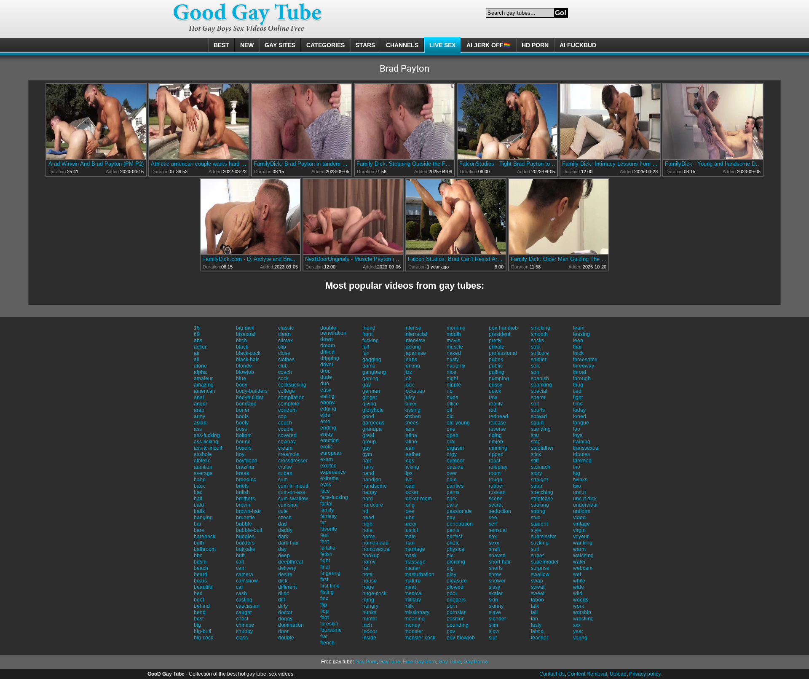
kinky (410, 403)
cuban (285, 473)
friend (368, 327)
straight (539, 479)
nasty (453, 359)
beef (199, 599)
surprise (540, 568)
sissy (494, 587)
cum (283, 479)
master (412, 568)
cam (241, 568)
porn (452, 606)
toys (577, 435)
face (325, 491)
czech (285, 517)
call (240, 561)
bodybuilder (249, 397)
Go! (560, 12)
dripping (329, 358)
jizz (408, 372)
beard (200, 574)
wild (577, 593)
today (579, 410)
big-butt (202, 631)
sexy (494, 542)
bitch (241, 340)
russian (497, 492)
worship (582, 612)
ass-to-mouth (209, 448)
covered (287, 435)
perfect (454, 536)
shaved (497, 555)
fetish (326, 554)
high (367, 523)
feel (324, 535)
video (579, 517)
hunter (369, 618)
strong (538, 511)
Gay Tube (450, 662)
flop (324, 611)
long (409, 504)
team (578, 327)
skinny (496, 606)
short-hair (500, 561)
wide (578, 587)
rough (495, 479)
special (539, 391)
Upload (618, 674)
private (496, 346)
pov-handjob (503, 327)
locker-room (418, 498)
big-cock (203, 637)
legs (409, 460)
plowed (455, 587)
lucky (410, 523)
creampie (289, 454)
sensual (498, 530)
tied (577, 391)
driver (326, 364)
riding (495, 435)
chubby (244, 631)
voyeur (581, 536)
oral (451, 441)
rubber (496, 485)
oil (449, 410)
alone (200, 365)
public (496, 365)
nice (451, 372)
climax (285, 340)
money (412, 625)
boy (240, 454)
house (369, 580)
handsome (374, 485)
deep (284, 555)
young (580, 637)
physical (456, 549)
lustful (411, 530)
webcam (582, 568)
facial (326, 503)
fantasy (328, 516)
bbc (198, 555)
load (409, 485)
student (539, 523)
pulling (496, 372)
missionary (416, 612)
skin (493, 599)
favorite (328, 528)
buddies (245, 536)
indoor (369, 631)
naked (454, 353)
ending (328, 427)
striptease (542, 498)
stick (536, 454)
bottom (244, 435)
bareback (204, 536)
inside (369, 637)
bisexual (245, 334)
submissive (544, 536)
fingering (330, 573)
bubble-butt (249, 530)
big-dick (245, 327)
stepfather (542, 448)
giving (369, 403)
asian (200, 422)
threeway (583, 365)
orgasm (455, 448)
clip (282, 346)
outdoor (455, 460)
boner (242, 410)
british (243, 492)
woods (580, 599)
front (367, 334)
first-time (330, 585)
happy (369, 492)
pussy (495, 384)
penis (453, 530)
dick (282, 580)
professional (503, 353)
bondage (246, 403)
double (286, 637)
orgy (452, 454)
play (451, 574)
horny (368, 561)
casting (244, 599)
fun (366, 353)
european (331, 453)
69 (197, 334)
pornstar (456, 612)
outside (455, 467)
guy (366, 448)
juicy (409, 397)
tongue (581, 422)
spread (539, 416)
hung (368, 599)
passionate (459, 511)
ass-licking (206, 441)
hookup (371, 555)
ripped (496, 454)
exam (326, 459)
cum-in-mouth (294, 485)
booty (242, 422)
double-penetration (333, 330)
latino (410, 441)
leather (412, 454)
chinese (245, 625)
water (579, 561)
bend (200, 612)
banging (203, 517)
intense (412, 327)
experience (333, 472)
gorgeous (373, 422)
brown (243, 504)
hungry (370, 606)
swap (537, 580)
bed (198, 593)
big (197, 625)
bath (199, 542)
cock (283, 378)
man (409, 542)
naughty (456, 365)
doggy (285, 618)
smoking (540, 327)
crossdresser (293, 460)
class (242, 637)
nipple (454, 384)
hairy (368, 467)
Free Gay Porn (419, 662)
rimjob (496, 441)
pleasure (457, 580)
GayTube (389, 662)
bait (198, 498)
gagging (371, 359)
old (450, 416)
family (327, 510)
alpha (200, 372)
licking (411, 467)
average (203, 473)
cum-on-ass (291, 492)
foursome (331, 630)
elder (326, 415)
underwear (585, 504)
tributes (581, 454)
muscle (455, 346)
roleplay (498, 467)
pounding (458, 625)
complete (288, 403)
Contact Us (552, 674)
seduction (500, 511)
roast (494, 460)
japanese (415, 353)
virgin (579, 530)
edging (328, 408)
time (578, 403)
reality (496, 403)
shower (497, 580)
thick (578, 353)
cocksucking (292, 384)
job (408, 378)
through (582, 378)
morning (456, 327)
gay (366, 384)
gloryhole (373, 410)
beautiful (204, 587)
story (536, 473)
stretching (542, 492)
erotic (326, 446)
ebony (327, 402)
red (492, 410)
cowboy (287, 441)
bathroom (205, 549)
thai (577, 346)
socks (537, 340)
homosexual (376, 549)
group (369, 441)
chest (242, 618)
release (497, 422)
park (452, 498)
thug (578, 384)
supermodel (544, 561)
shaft (494, 549)
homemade (375, 542)
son (535, 372)
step (536, 441)
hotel (368, 574)
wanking (582, 542)
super (537, 555)
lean (409, 448)
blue (241, 378)
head (368, 517)
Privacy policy (644, 674)
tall (534, 612)
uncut (579, 492)
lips (408, 473)
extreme (329, 478)
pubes (496, 359)
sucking (540, 542)
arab (199, 410)
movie (454, 340)
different (287, 587)
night (452, 378)
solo (536, 365)
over (452, 473)
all (196, 359)
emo (325, 421)
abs (198, 340)
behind (202, 606)
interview (414, 340)
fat (323, 522)
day (282, 549)
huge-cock (374, 593)
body (241, 384)
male (410, 536)
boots (242, 416)
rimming (498, 448)
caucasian (248, 606)
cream (285, 448)
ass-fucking (207, 435)
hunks (369, 612)
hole (367, 530)
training (581, 441)
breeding (246, 479)
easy (325, 389)
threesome (585, 359)
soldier (538, 359)
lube (409, 517)
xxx (577, 625)
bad (198, 492)
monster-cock (419, 637)
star (535, 435)
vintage (581, 523)
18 (197, 327)
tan (534, 618)
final (325, 566)
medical (413, 593)
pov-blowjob (461, 637)
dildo (283, 593)
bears (200, 580)
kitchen (412, 416)
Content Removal (587, 674)
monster (413, 631)
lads (409, 429)
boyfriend (246, 460)
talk (535, 606)
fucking (370, 340)
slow (494, 631)
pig (450, 568)
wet (577, 574)
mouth (454, 334)
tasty (536, 625)
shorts (496, 568)
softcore (540, 353)
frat (323, 636)
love (409, 511)
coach (285, 372)
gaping (370, 378)
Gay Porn (366, 662)
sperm (538, 397)
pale (452, 479)
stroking (540, 504)
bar (197, 523)
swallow (540, 574)
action (201, 346)
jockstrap (414, 391)
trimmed (582, 460)
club (283, 365)
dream (327, 345)
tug (576, 473)
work (578, 606)
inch (367, 625)
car (239, 587)
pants (453, 492)
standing (541, 429)
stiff (534, 460)
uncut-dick (585, 498)
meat (410, 587)
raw (493, 397)
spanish (540, 378)
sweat (537, 587)
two (577, 485)
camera (244, 574)
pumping (499, 378)
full (365, 346)
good (368, 416)
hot (366, 568)
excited (328, 465)
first (324, 579)
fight (325, 560)
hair (366, 460)
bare (199, 530)
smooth (539, 334)
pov (451, 631)
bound (243, 441)
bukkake (245, 549)
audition (203, 467)
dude (326, 377)
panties (455, 485)
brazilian (246, 467)
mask (410, 555)
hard (367, 498)
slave (495, 612)
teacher (539, 637)
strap (536, 485)
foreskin (329, 623)
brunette (245, 517)
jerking (412, 365)
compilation (291, 397)
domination (291, 625)
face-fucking (334, 497)
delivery (287, 568)
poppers (456, 599)
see (493, 517)
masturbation (419, 574)
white (579, 580)
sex (493, 536)
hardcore (372, 504)
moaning (414, 618)
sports (538, 410)
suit (535, 549)
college (286, 391)
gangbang (374, 372)
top (576, 429)
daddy (285, 530)
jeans (410, 359)
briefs (242, 485)
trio (576, 467)
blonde (244, 365)
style (536, 530)
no (450, 391)
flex (324, 598)
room (495, 473)
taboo (537, 599)
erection (329, 440)
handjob (371, 479)
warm (579, 549)
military (412, 599)
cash (241, 593)
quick (495, 391)
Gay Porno (475, 662)
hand (368, 473)
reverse (497, 429)
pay (451, 517)
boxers (244, 448)
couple (286, 429)
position (456, 618)
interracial (415, 334)
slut (493, 637)
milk (409, 606)
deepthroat (290, 561)
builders (245, 542)
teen (578, 340)
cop (282, 416)
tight (578, 397)
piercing (456, 561)
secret (496, 504)
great (368, 435)
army (199, 416)
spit (535, 403)
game (368, 365)
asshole (203, 454)
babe (200, 479)
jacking (412, 346)
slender (497, 618)
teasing (581, 334)
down (326, 339)
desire (285, 574)
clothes (286, 359)
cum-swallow (293, 498)
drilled (327, 351)
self (493, 523)
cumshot (287, 504)
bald (199, 504)
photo (453, 542)
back (199, 485)
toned (579, 416)
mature (412, 580)
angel (200, 403)
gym (367, 454)
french (327, 642)
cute (283, 511)
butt (240, 555)
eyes (325, 484)
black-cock (248, 353)
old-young (458, 422)
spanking (541, 384)
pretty (495, 340)
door (283, 631)
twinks (580, 479)
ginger (369, 397)
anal (199, 397)
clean (284, 334)
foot (324, 617)
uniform (581, 511)
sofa (536, 346)
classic (286, 327)
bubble (244, 523)
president (499, 334)
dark (283, 536)
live (408, 479)
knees (411, 422)
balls (199, 511)
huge (368, 587)
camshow (247, 580)
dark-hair (288, 542)
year (578, 631)
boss (241, 429)
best (199, 618)
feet (324, 541)
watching (583, 555)
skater (496, 593)
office (453, 403)
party (452, 504)
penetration (460, 523)
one (451, 429)
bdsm (200, 561)
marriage (414, 549)
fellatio (327, 547)
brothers (245, 498)
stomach (540, 467)
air (197, 353)
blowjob (245, 372)
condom (287, 410)
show (495, 574)
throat (579, 372)
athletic (202, 460)
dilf (281, 599)
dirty (283, 606)
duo (324, 383)
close (284, 353)
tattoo (537, 631)
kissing (412, 410)
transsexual (586, 448)
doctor (285, 612)
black (242, 346)
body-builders (252, 391)
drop (325, 370)
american (204, 391)
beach (201, 568)
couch (285, 422)
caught (244, 612)
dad (282, 523)
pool (452, 593)
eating (327, 396)
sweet (537, 593)
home (368, 536)
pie (450, 555)
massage (415, 561)
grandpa (372, 429)
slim (493, 625)
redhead (498, 416)
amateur (203, 378)
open (452, 435)
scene (496, 498)
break (242, 473)
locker (411, 492)
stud (536, 517)
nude (452, 397)
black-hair (247, 359)
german (371, 391)
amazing (204, 384)
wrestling (583, 618)
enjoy (326, 434)
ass (198, 429)
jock (409, 384)
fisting (327, 592)
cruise (285, 467)
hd (365, 511)
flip (323, 604)
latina (410, 435)
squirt (537, 422)
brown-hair (248, 511)
